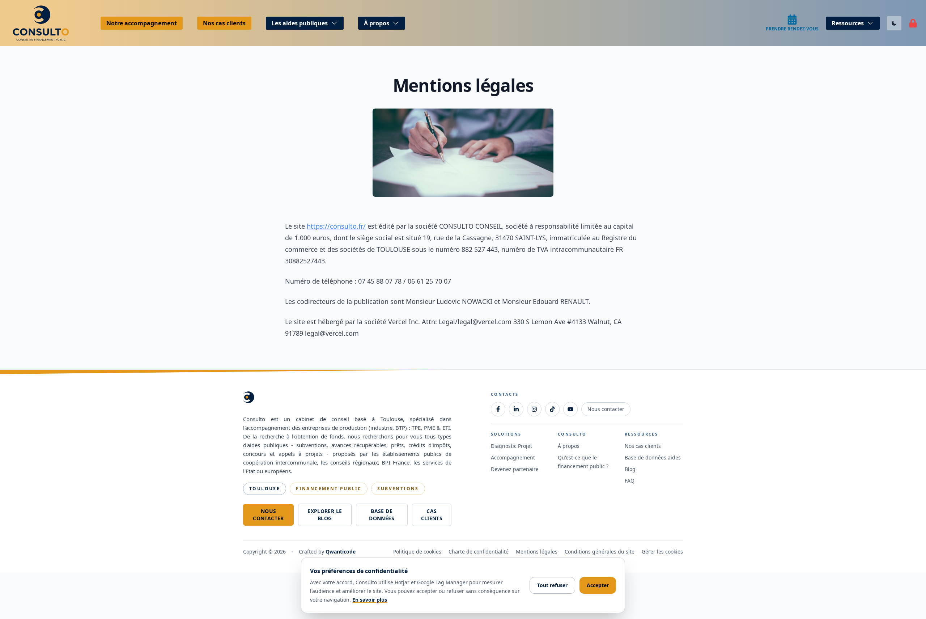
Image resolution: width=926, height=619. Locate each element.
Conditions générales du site (599, 551)
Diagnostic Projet (511, 445)
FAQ (629, 480)
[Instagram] (534, 409)
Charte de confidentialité (479, 551)
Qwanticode (341, 551)
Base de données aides (653, 457)
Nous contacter (268, 515)
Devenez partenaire (515, 469)
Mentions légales (536, 551)
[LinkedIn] (516, 409)
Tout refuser (552, 585)
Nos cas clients (224, 23)
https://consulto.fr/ (336, 226)
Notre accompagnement (141, 23)
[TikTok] (552, 409)
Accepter (598, 585)
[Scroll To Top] (906, 554)
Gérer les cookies (662, 551)
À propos (568, 445)
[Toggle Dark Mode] (894, 23)
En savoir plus (369, 599)
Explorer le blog (324, 515)
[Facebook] (498, 409)
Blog (630, 469)
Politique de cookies (417, 551)
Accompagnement (513, 457)
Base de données (381, 515)
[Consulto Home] (43, 23)
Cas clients (431, 515)
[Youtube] (570, 409)
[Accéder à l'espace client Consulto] (913, 23)
